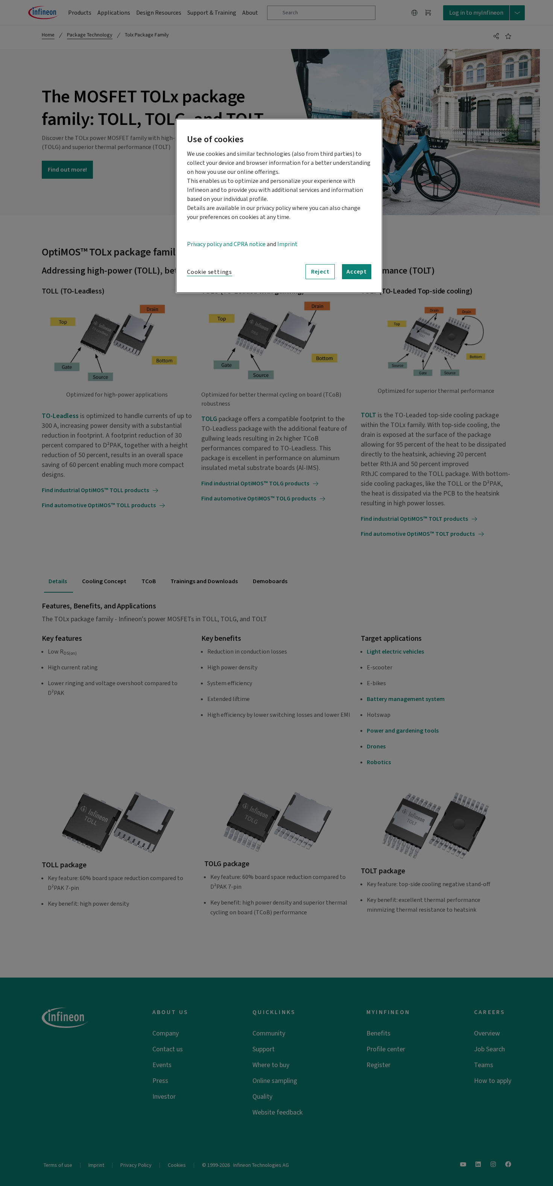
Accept (356, 272)
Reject (320, 272)
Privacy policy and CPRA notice (226, 244)
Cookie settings (209, 272)
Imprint (287, 244)
